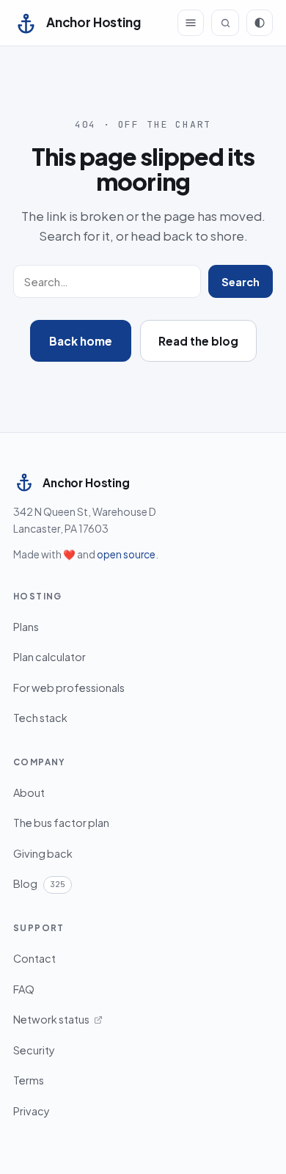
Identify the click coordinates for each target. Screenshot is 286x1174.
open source (126, 554)
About (29, 792)
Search (240, 281)
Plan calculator (49, 656)
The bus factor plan (61, 822)
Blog (39, 883)
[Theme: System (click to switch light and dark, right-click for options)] (259, 23)
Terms (28, 1080)
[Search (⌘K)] (225, 23)
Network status (51, 1019)
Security (34, 1050)
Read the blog (198, 341)
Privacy (31, 1111)
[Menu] (190, 23)
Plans (26, 626)
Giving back (43, 853)
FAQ (23, 989)
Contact (34, 958)
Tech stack (40, 717)
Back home (80, 341)
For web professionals (69, 687)
